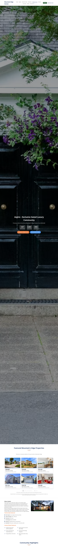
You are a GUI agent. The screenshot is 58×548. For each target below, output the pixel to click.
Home (17, 1)
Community (29, 1)
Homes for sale (24, 1)
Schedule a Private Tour (23, 232)
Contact (28, 3)
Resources (32, 3)
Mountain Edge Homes (8, 3)
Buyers (20, 1)
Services (39, 1)
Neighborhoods (34, 1)
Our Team (24, 3)
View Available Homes (35, 232)
